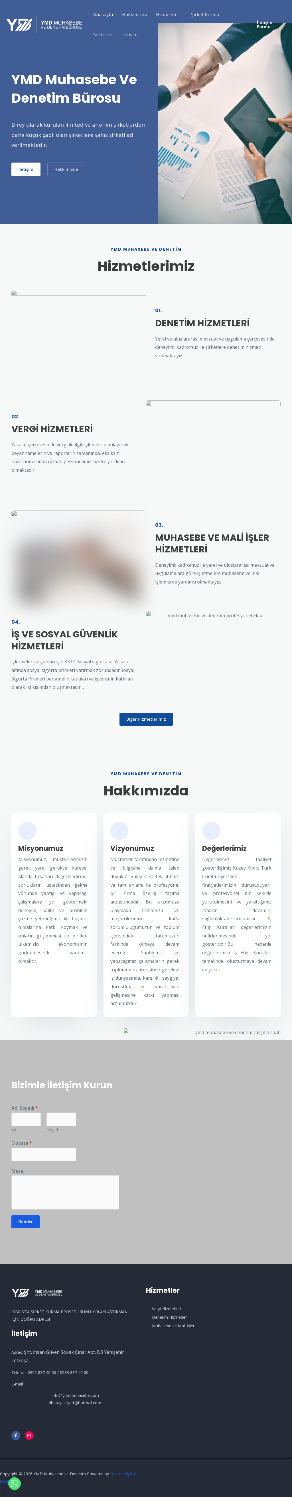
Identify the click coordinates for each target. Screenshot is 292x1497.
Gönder (25, 1221)
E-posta (21, 1143)
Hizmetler (166, 14)
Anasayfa (103, 14)
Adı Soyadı (24, 1108)
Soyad (52, 1130)
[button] (268, 24)
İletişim (129, 34)
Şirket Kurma (205, 14)
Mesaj (18, 1171)
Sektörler (103, 34)
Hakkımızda (134, 14)
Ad (13, 1130)
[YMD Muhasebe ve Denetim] (44, 24)
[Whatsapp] (14, 1483)
